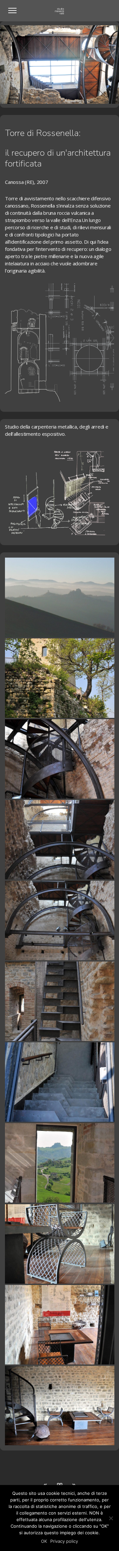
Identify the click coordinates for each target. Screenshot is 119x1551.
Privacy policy (64, 1541)
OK (44, 1541)
